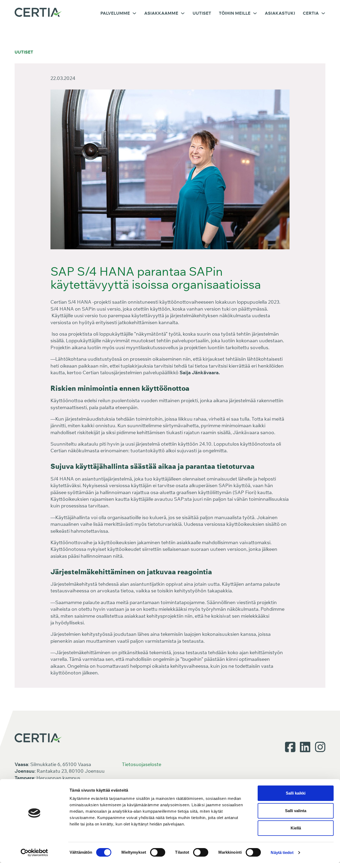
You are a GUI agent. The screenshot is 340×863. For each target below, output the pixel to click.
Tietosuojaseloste (141, 764)
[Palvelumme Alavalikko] (134, 13)
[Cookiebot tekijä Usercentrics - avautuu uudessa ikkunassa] (34, 853)
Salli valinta (295, 810)
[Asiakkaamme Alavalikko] (183, 13)
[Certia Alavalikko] (323, 13)
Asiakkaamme (161, 13)
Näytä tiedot (282, 852)
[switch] (157, 852)
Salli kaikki (295, 793)
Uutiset (202, 13)
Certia (311, 13)
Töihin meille (234, 13)
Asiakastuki (280, 13)
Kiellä (296, 828)
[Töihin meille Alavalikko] (255, 13)
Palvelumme (115, 13)
